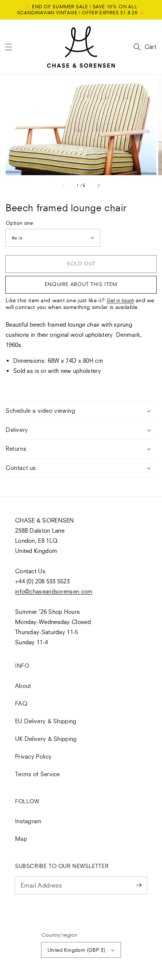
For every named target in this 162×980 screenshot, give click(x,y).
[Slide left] (63, 185)
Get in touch (120, 300)
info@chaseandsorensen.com (54, 591)
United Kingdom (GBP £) (76, 950)
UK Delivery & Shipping (46, 738)
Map (21, 838)
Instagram (28, 821)
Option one (19, 223)
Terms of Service (37, 774)
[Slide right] (98, 185)
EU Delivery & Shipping (45, 721)
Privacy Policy (33, 756)
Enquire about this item (81, 284)
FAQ (21, 703)
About (23, 685)
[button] (8, 47)
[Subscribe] (138, 885)
